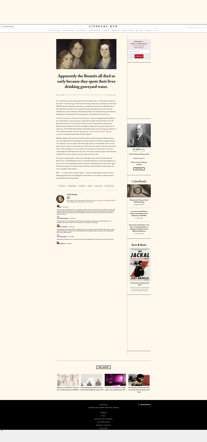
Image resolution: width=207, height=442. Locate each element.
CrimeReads (148, 30)
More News (139, 168)
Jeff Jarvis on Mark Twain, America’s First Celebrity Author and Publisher (68, 389)
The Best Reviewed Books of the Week (139, 284)
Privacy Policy (103, 428)
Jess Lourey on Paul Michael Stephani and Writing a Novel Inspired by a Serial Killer (139, 213)
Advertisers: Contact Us (103, 425)
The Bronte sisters (109, 186)
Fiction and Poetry (68, 30)
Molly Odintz (140, 233)
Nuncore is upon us (139, 158)
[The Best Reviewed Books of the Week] (140, 265)
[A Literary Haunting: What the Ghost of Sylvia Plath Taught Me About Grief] (91, 384)
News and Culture (81, 30)
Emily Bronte (82, 186)
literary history (98, 186)
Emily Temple (60, 95)
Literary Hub (103, 26)
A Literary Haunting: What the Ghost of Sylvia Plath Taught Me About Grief (91, 389)
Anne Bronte (62, 186)
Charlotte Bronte (72, 186)
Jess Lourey (140, 218)
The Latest (103, 367)
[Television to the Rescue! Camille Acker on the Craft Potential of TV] (115, 384)
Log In (156, 30)
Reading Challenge (127, 30)
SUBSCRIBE (139, 56)
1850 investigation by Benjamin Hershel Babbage (74, 118)
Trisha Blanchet (139, 204)
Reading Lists (116, 30)
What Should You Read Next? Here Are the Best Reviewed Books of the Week (139, 390)
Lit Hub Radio (105, 30)
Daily (139, 149)
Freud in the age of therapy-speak (139, 154)
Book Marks (139, 30)
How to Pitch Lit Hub (103, 422)
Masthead (103, 412)
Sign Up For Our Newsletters (103, 419)
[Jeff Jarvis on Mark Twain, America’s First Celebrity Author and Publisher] (68, 384)
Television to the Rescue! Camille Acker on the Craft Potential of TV (115, 389)
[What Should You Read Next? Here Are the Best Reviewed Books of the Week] (139, 384)
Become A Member (94, 30)
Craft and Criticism (54, 30)
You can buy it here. (89, 202)
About (103, 416)
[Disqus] (86, 224)
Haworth (90, 186)
